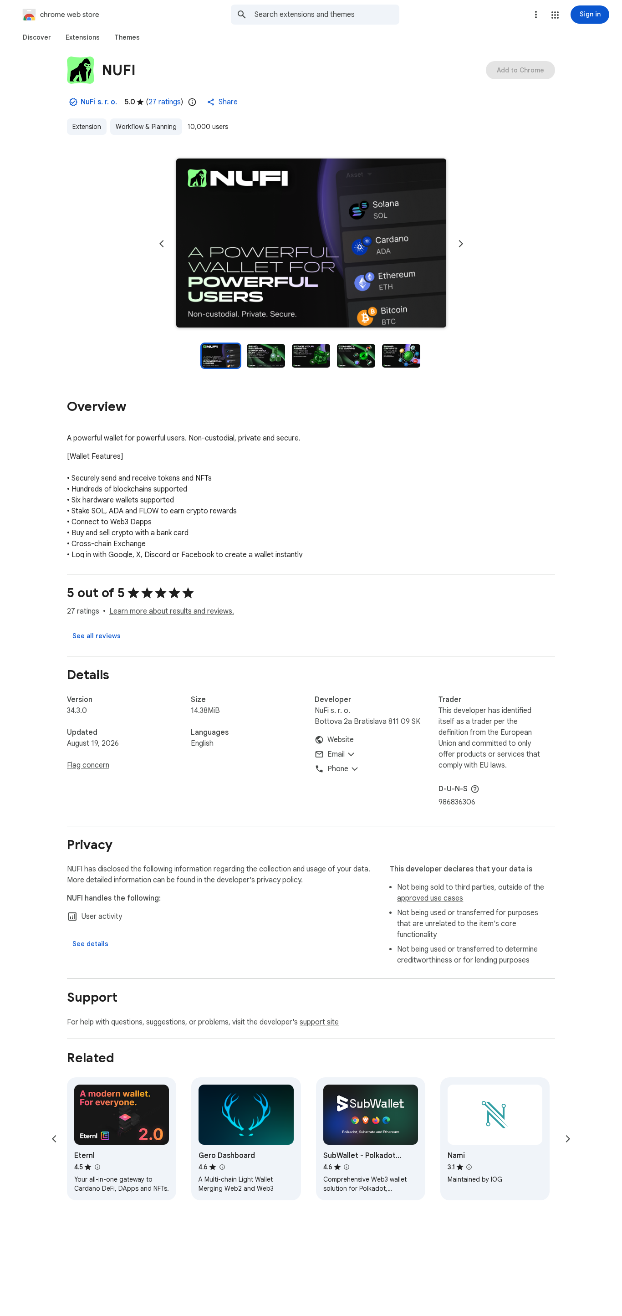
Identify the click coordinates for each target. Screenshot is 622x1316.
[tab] (36, 37)
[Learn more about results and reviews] (475, 789)
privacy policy (279, 880)
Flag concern (88, 765)
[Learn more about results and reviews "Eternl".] (97, 1167)
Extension (86, 127)
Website (340, 739)
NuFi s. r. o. (99, 102)
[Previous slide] (162, 244)
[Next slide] (461, 244)
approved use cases (430, 898)
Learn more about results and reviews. (171, 611)
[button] (555, 15)
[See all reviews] (96, 636)
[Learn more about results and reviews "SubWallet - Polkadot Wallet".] (346, 1167)
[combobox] (327, 14)
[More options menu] (536, 14)
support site (319, 1022)
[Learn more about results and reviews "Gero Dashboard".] (222, 1167)
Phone (337, 768)
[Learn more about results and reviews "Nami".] (469, 1167)
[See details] (90, 944)
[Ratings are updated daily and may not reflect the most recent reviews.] (192, 102)
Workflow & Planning (146, 127)
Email (336, 754)
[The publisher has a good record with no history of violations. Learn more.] (73, 102)
